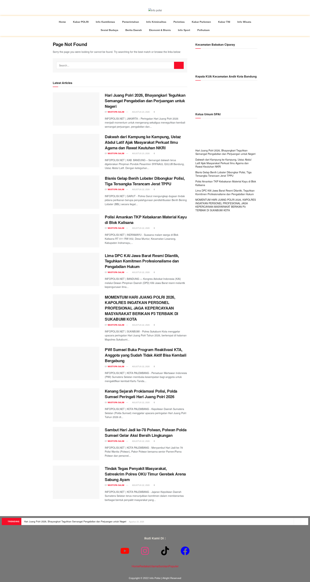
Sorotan (163, 566)
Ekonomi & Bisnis (160, 30)
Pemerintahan (130, 21)
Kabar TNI (224, 21)
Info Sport (184, 30)
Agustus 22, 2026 (140, 189)
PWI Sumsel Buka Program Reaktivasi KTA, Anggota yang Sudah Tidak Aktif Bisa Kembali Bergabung (145, 355)
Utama (154, 566)
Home (62, 21)
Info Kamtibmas (105, 21)
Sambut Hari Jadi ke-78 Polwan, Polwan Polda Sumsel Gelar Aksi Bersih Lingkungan (145, 432)
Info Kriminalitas (156, 21)
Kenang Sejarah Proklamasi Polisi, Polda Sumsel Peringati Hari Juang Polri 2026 (141, 393)
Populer (173, 566)
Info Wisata (244, 21)
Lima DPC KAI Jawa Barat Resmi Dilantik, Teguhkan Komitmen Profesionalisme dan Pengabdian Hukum (142, 261)
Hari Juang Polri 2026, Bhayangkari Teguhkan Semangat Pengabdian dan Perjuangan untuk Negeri (145, 100)
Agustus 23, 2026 (140, 111)
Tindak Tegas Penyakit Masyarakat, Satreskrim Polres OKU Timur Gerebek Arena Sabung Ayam (145, 473)
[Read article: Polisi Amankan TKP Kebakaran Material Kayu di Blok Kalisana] (76, 230)
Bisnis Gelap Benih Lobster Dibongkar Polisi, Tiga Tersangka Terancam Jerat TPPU (145, 181)
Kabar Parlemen (201, 21)
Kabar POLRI (81, 21)
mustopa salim (116, 111)
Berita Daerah (133, 30)
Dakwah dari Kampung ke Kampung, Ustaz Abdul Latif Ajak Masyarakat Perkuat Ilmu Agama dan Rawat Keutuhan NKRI (143, 142)
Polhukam (203, 30)
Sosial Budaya (109, 30)
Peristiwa (179, 21)
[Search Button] (179, 65)
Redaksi (144, 566)
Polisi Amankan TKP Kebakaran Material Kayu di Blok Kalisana (146, 219)
